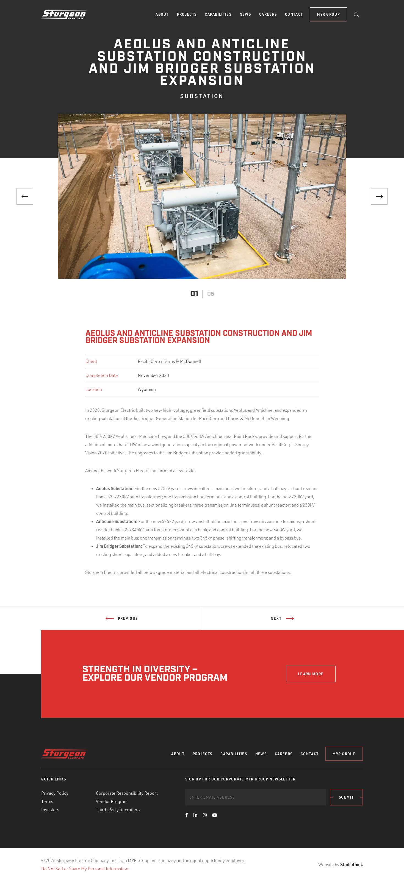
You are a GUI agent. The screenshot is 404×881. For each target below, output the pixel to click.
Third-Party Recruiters (118, 809)
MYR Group (328, 14)
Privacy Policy (54, 793)
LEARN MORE (310, 674)
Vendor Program (112, 801)
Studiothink (351, 864)
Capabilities (218, 14)
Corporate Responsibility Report (127, 793)
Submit (346, 797)
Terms (47, 801)
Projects (187, 14)
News (245, 14)
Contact (294, 14)
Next (276, 618)
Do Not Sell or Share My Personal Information (84, 868)
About (162, 14)
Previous (128, 618)
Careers (268, 14)
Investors (50, 809)
